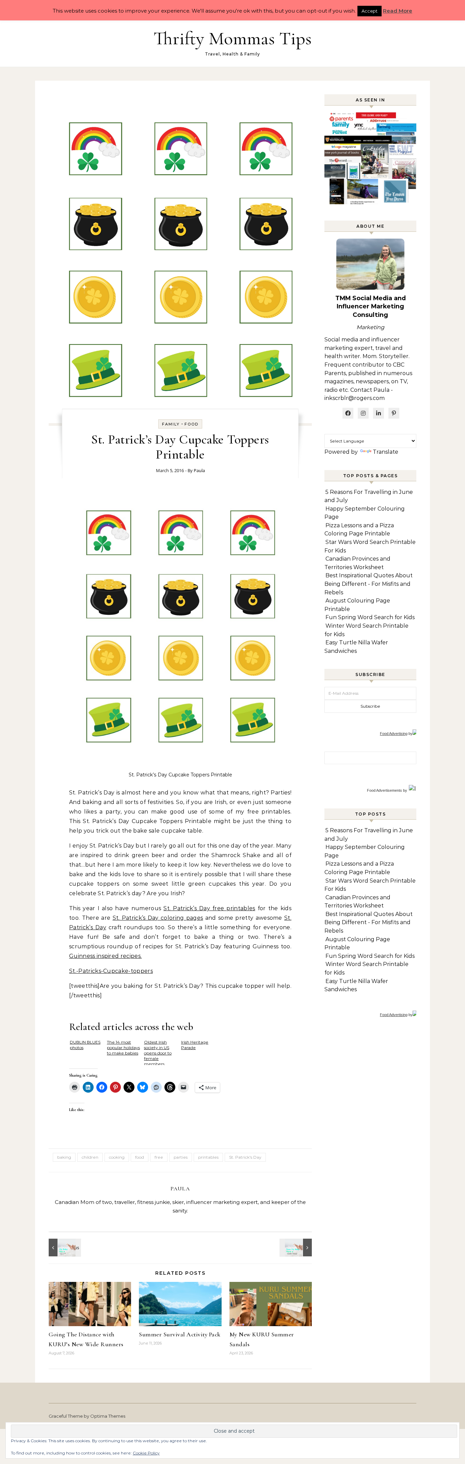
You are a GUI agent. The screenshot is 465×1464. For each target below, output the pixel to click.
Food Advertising (393, 733)
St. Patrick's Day (245, 1157)
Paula (199, 470)
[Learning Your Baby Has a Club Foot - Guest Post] (64, 1247)
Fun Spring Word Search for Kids (370, 617)
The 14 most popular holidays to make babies (123, 1048)
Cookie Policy (146, 1452)
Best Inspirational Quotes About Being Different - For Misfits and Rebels (368, 583)
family (171, 424)
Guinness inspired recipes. (105, 956)
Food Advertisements (384, 790)
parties (181, 1157)
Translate (385, 452)
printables (208, 1157)
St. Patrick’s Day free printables (209, 908)
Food (191, 424)
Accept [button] (370, 11)
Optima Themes (107, 1416)
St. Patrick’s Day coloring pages (158, 918)
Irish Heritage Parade (194, 1045)
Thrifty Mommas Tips (232, 38)
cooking (117, 1157)
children (90, 1157)
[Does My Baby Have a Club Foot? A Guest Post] (296, 1247)
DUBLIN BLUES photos (85, 1045)
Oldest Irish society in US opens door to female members (158, 1052)
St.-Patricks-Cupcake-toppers (111, 971)
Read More (397, 10)
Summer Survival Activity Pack (180, 1334)
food (139, 1157)
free (159, 1157)
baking (64, 1157)
